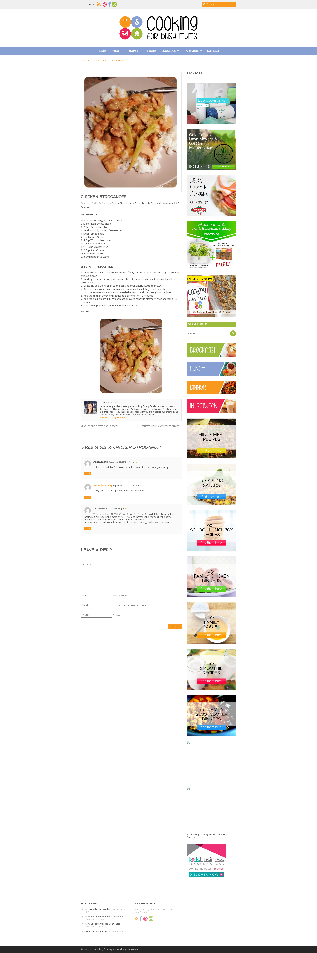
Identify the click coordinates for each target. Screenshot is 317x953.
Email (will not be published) (130, 605)
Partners (192, 51)
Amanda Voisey (102, 485)
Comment (86, 564)
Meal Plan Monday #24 (96, 931)
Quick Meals (156, 203)
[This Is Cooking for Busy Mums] (158, 38)
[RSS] (137, 919)
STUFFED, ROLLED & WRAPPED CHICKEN (161, 426)
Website (116, 615)
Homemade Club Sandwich (98, 909)
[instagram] (114, 4)
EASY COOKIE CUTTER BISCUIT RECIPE (100, 426)
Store (151, 51)
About (116, 51)
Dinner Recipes (127, 203)
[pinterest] (104, 4)
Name (120, 595)
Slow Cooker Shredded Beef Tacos (102, 923)
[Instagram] (151, 919)
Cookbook (169, 51)
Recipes (132, 51)
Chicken (115, 203)
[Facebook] (141, 919)
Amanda (169, 203)
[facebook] (109, 4)
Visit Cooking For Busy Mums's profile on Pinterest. (207, 836)
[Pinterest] (145, 919)
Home (102, 51)
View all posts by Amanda (114, 417)
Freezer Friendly (142, 203)
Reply (87, 473)
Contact (213, 51)
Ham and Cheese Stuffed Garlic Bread (104, 916)
